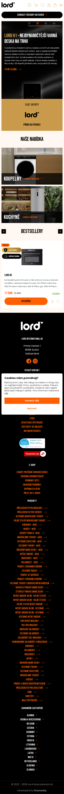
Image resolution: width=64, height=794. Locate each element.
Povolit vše (32, 400)
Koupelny (12, 178)
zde (6, 393)
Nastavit (32, 408)
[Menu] (61, 5)
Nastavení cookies (32, 431)
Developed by (25, 790)
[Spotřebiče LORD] (8, 4)
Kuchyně (12, 217)
